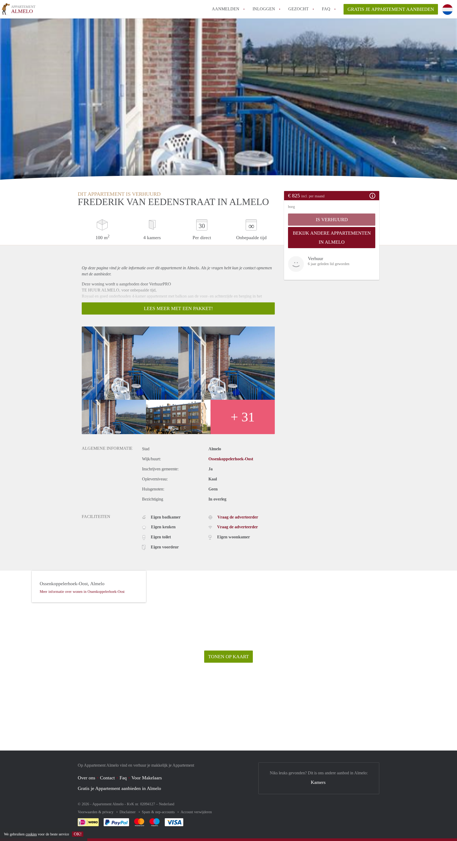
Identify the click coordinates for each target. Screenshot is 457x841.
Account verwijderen (196, 812)
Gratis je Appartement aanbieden (391, 9)
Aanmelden (225, 9)
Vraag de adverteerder (237, 517)
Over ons (86, 777)
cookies (31, 834)
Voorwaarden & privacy (96, 812)
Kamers (318, 782)
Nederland (166, 804)
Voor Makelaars (146, 777)
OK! (77, 834)
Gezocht (298, 9)
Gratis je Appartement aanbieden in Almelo (119, 788)
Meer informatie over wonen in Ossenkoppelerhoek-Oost (82, 592)
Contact (107, 777)
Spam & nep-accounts (159, 812)
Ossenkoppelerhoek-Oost (230, 459)
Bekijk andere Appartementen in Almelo (332, 237)
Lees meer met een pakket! (178, 308)
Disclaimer (128, 812)
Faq (123, 777)
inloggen (264, 9)
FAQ (326, 9)
